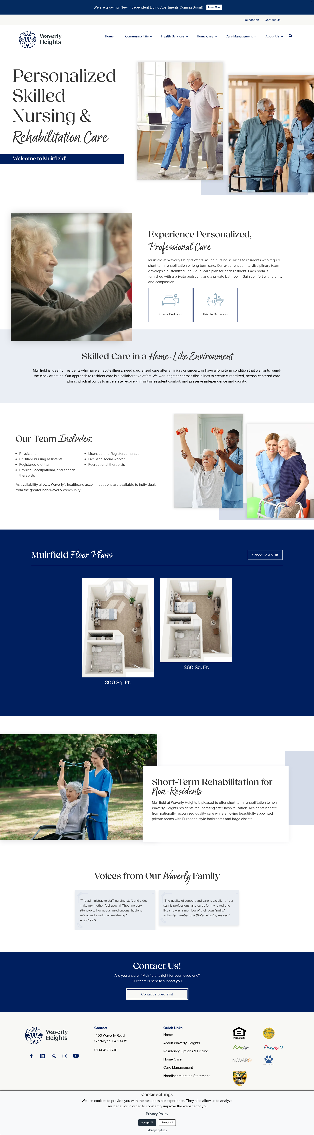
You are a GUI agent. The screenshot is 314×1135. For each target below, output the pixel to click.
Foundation (251, 20)
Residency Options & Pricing (185, 1051)
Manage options (157, 1130)
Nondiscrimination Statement (186, 1075)
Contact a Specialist (157, 994)
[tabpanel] (115, 910)
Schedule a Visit (265, 555)
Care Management (178, 1067)
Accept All (147, 1122)
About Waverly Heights (181, 1042)
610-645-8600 (105, 1050)
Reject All (167, 1122)
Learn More (214, 7)
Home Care (172, 1059)
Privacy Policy (157, 1113)
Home (168, 1034)
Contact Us (272, 20)
